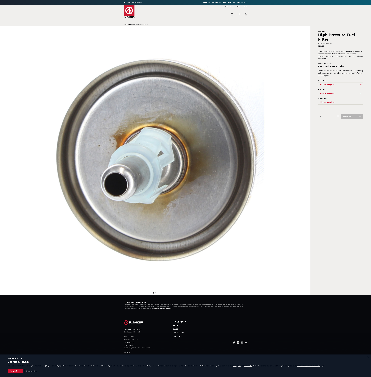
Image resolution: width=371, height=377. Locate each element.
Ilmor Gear (237, 7)
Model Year (322, 81)
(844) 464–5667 (129, 336)
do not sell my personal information (308, 366)
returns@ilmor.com (131, 339)
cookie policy (248, 366)
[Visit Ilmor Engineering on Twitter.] (234, 342)
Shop (125, 24)
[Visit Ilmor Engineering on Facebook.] (238, 342)
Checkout (178, 333)
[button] (153, 292)
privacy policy (236, 366)
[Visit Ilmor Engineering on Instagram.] (242, 342)
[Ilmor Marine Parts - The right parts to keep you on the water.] (129, 11)
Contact (245, 7)
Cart (175, 329)
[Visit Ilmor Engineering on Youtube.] (246, 342)
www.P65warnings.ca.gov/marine (162, 308)
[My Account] (246, 14)
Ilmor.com (228, 7)
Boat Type (321, 89)
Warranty (127, 352)
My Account (179, 322)
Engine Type (322, 98)
